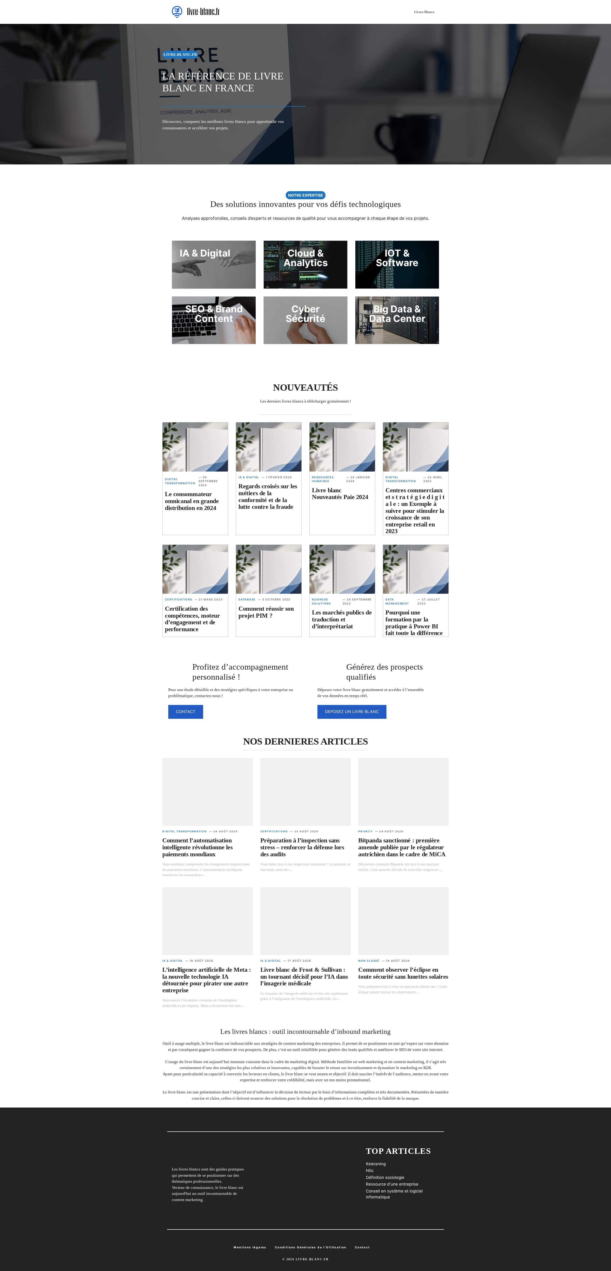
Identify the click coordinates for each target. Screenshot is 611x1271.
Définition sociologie (385, 1177)
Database (247, 599)
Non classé (368, 960)
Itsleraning (376, 1163)
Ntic (370, 1170)
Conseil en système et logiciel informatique (394, 1194)
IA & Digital (248, 477)
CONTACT (185, 711)
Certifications (178, 599)
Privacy (365, 831)
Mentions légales (250, 1247)
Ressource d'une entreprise (392, 1184)
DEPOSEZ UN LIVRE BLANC (352, 711)
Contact (362, 1247)
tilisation (311, 1247)
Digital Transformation (184, 831)
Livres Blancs (424, 12)
